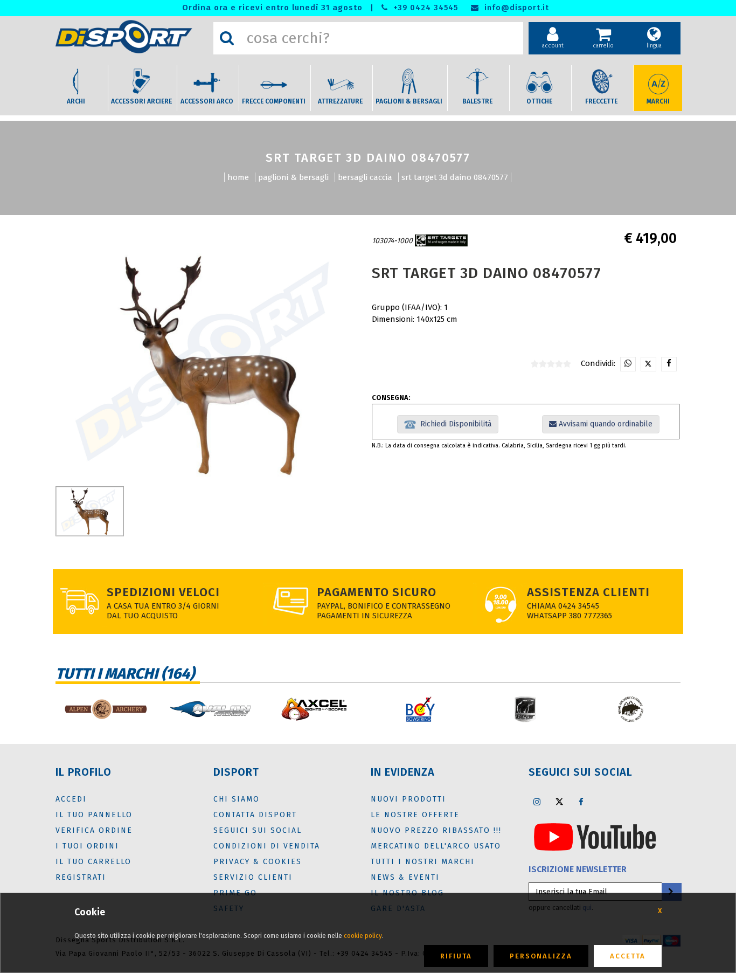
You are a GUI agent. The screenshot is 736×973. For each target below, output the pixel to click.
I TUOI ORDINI (87, 846)
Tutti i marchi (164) (125, 673)
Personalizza (541, 956)
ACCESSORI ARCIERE (141, 101)
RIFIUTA (456, 956)
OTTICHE (539, 101)
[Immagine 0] (89, 511)
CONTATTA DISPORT (255, 814)
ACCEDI (71, 799)
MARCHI (658, 101)
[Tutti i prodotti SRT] (441, 240)
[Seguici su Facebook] (581, 801)
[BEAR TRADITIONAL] (630, 709)
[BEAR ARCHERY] (525, 709)
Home (238, 177)
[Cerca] (226, 38)
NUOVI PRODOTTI (408, 799)
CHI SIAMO (236, 799)
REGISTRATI (80, 877)
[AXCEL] (315, 709)
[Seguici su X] (559, 801)
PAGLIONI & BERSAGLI (409, 101)
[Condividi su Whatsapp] (628, 364)
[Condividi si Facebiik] (669, 364)
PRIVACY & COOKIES (257, 861)
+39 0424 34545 (424, 7)
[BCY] (420, 709)
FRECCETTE (601, 101)
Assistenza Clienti (588, 592)
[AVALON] (210, 709)
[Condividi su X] (648, 364)
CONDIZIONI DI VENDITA (266, 846)
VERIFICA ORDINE (94, 830)
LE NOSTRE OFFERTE (415, 814)
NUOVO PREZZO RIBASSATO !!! (436, 830)
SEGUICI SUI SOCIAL (257, 830)
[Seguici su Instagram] (537, 801)
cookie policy (363, 936)
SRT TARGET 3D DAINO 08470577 (454, 177)
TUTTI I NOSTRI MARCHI (423, 861)
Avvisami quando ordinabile (604, 424)
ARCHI (76, 101)
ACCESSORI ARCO (206, 101)
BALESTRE (477, 101)
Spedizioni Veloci (163, 592)
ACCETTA (627, 956)
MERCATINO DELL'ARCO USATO (436, 846)
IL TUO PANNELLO (94, 814)
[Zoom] (210, 365)
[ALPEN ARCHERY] (105, 709)
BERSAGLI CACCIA (365, 177)
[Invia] (671, 892)
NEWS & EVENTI (405, 877)
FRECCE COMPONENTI (273, 101)
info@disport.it (515, 7)
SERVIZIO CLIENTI (253, 877)
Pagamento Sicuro (376, 592)
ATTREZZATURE (340, 101)
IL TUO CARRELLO (93, 861)
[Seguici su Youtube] (595, 836)
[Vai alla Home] (131, 36)
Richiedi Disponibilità (453, 424)
